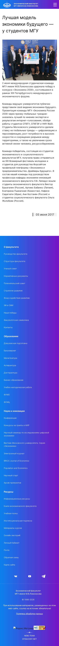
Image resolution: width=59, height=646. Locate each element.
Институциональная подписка (18, 521)
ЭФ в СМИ (8, 305)
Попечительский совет (14, 283)
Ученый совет (10, 268)
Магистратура (10, 358)
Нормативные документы (16, 276)
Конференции (10, 418)
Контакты (8, 327)
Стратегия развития (13, 290)
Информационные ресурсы (17, 499)
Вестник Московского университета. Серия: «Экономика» (24, 444)
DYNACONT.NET (29, 639)
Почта (6, 550)
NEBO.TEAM (29, 636)
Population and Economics (15, 468)
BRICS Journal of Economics (16, 461)
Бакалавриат (10, 350)
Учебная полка (11, 513)
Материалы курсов (13, 528)
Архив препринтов (12, 483)
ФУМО (7, 394)
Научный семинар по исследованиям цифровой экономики (26, 434)
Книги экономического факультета (20, 506)
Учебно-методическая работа (18, 387)
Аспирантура (10, 365)
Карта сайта (9, 565)
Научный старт (11, 475)
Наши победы (10, 313)
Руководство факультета (15, 254)
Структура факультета (14, 261)
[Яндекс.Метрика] (23, 628)
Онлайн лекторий (12, 535)
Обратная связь (11, 557)
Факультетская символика (16, 320)
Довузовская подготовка (15, 343)
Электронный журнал (14, 453)
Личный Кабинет (11, 543)
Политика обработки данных (29, 613)
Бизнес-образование (13, 380)
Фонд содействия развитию (17, 298)
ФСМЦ (7, 402)
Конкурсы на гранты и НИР (16, 425)
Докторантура (10, 372)
